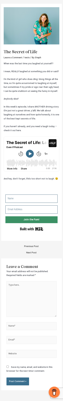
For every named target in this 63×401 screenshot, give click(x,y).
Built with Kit (31, 229)
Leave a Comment (13, 58)
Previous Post (31, 246)
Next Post (31, 253)
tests (27, 58)
